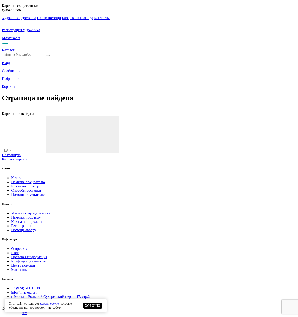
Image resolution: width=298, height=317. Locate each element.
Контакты (102, 18)
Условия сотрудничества (30, 213)
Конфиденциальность (28, 261)
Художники (11, 18)
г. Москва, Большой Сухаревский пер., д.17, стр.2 (50, 297)
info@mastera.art (23, 292)
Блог (65, 18)
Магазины (19, 270)
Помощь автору (23, 230)
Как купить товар (25, 186)
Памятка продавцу (26, 217)
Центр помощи (49, 18)
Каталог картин (14, 159)
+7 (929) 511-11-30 (25, 288)
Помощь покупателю (28, 194)
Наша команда (81, 18)
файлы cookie (49, 303)
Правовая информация (29, 257)
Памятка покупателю (28, 182)
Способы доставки (26, 190)
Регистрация (21, 226)
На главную (11, 155)
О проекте (19, 249)
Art (11, 38)
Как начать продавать (28, 222)
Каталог (8, 50)
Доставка (28, 18)
